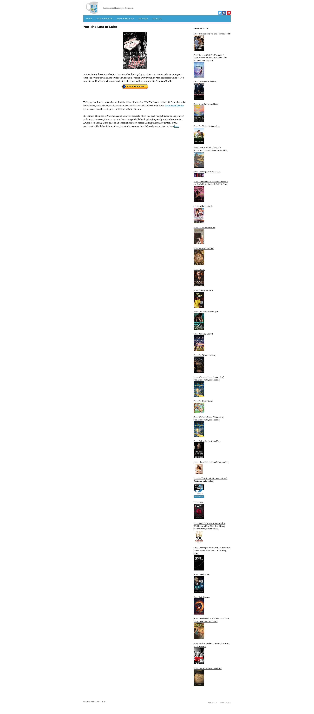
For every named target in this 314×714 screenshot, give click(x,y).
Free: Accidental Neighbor (205, 82)
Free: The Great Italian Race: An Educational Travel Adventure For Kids (210, 149)
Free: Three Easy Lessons (204, 227)
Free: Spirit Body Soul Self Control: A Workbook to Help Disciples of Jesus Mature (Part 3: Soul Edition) (209, 526)
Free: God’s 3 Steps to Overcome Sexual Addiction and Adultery (210, 479)
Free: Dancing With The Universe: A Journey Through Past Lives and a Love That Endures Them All (210, 58)
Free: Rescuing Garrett (203, 334)
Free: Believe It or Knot (204, 248)
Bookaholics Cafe (125, 18)
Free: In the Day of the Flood (206, 104)
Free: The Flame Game (203, 290)
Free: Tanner (199, 269)
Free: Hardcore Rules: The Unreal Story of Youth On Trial (211, 644)
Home (89, 18)
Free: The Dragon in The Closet (207, 172)
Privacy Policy (225, 702)
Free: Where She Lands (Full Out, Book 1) (211, 462)
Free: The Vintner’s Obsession (206, 126)
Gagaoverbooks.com (91, 701)
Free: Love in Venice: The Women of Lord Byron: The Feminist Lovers (211, 619)
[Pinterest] (229, 13)
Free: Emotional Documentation (208, 668)
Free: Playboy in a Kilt (203, 206)
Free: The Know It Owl (203, 401)
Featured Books (104, 18)
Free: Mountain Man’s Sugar (206, 312)
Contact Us (212, 702)
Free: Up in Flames (202, 597)
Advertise (143, 18)
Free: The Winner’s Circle (204, 355)
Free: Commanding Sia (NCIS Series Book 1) (212, 34)
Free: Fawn (198, 502)
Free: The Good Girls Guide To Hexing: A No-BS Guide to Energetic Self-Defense (211, 182)
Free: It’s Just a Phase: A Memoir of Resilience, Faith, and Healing (209, 378)
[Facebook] (224, 13)
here (176, 126)
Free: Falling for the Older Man (207, 441)
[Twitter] (220, 13)
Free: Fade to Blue (201, 574)
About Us (157, 18)
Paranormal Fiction (174, 105)
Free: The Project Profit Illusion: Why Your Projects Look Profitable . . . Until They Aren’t (212, 550)
